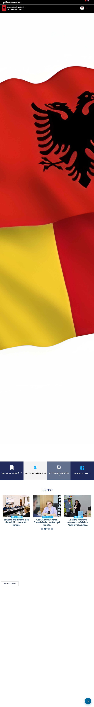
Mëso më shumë (10, 584)
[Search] (86, 8)
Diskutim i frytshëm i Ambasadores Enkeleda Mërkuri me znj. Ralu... (77, 522)
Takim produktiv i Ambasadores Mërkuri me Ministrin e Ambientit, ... (16, 522)
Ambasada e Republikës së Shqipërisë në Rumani (16, 8)
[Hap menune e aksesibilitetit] (88, 701)
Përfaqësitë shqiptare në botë (14, 2)
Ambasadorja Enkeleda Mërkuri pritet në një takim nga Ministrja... (47, 522)
